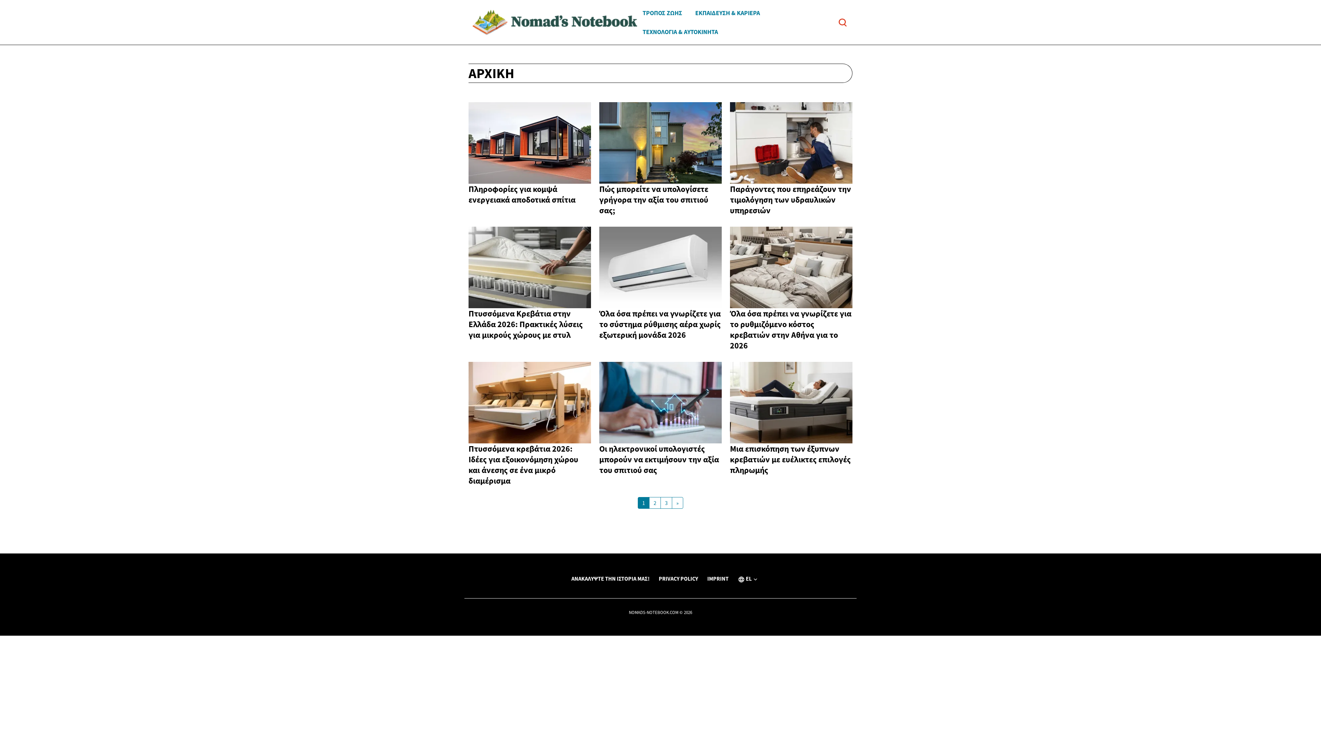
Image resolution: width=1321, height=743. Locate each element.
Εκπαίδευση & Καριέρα (727, 13)
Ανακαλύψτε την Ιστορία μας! (610, 578)
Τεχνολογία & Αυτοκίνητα (680, 32)
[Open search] (843, 22)
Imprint (718, 578)
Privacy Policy (678, 578)
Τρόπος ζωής (662, 13)
